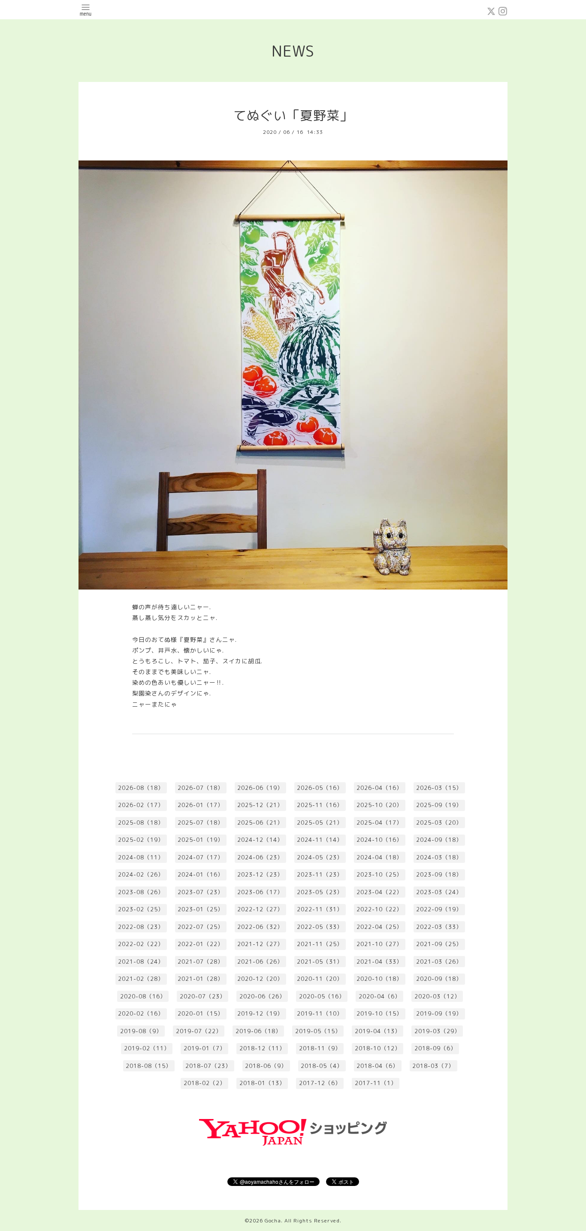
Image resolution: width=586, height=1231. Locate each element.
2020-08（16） (143, 996)
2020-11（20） (320, 979)
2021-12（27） (260, 944)
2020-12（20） (260, 979)
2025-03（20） (439, 822)
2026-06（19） (260, 788)
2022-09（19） (439, 909)
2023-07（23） (201, 892)
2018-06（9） (266, 1066)
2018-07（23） (208, 1066)
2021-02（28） (141, 979)
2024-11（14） (320, 840)
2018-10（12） (378, 1048)
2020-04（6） (380, 996)
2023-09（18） (439, 874)
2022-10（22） (379, 909)
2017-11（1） (376, 1083)
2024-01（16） (201, 874)
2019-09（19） (439, 1013)
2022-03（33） (439, 927)
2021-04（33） (379, 961)
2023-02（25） (141, 909)
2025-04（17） (379, 822)
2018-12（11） (262, 1048)
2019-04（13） (378, 1031)
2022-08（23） (141, 927)
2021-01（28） (201, 979)
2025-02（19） (141, 840)
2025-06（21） (260, 822)
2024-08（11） (141, 857)
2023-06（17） (260, 892)
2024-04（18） (379, 857)
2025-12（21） (260, 805)
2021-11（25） (320, 944)
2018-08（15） (149, 1066)
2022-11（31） (320, 909)
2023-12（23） (260, 874)
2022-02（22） (141, 944)
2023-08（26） (141, 892)
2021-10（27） (379, 944)
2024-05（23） (320, 857)
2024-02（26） (141, 874)
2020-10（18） (379, 979)
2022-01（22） (201, 944)
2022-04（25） (379, 927)
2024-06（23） (260, 857)
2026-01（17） (201, 805)
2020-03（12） (437, 996)
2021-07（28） (201, 961)
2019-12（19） (260, 1013)
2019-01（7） (205, 1048)
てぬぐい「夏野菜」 (293, 115)
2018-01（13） (262, 1083)
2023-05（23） (320, 892)
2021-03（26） (439, 961)
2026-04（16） (379, 788)
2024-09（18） (439, 840)
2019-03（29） (437, 1031)
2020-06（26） (262, 996)
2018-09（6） (435, 1048)
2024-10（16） (379, 840)
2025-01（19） (201, 840)
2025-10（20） (379, 805)
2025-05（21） (320, 822)
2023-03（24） (439, 892)
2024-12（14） (260, 840)
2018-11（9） (320, 1048)
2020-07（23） (203, 996)
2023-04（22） (379, 892)
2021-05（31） (320, 961)
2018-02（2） (205, 1083)
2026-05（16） (320, 788)
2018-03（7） (433, 1066)
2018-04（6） (377, 1066)
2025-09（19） (439, 805)
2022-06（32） (260, 927)
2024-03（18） (439, 857)
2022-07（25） (201, 927)
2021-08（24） (141, 961)
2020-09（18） (439, 979)
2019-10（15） (379, 1013)
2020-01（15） (201, 1013)
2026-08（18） (141, 788)
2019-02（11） (147, 1048)
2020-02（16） (141, 1013)
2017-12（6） (320, 1083)
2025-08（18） (141, 822)
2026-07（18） (201, 788)
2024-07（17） (201, 857)
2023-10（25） (379, 874)
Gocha (273, 1220)
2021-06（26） (260, 961)
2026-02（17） (141, 805)
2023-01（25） (201, 909)
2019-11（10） (320, 1013)
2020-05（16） (322, 996)
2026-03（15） (439, 788)
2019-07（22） (199, 1031)
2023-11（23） (320, 874)
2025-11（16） (320, 805)
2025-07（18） (201, 822)
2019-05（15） (318, 1031)
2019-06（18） (258, 1031)
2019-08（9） (141, 1031)
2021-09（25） (439, 944)
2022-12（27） (260, 909)
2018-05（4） (322, 1066)
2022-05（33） (320, 927)
